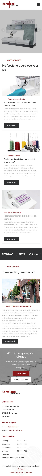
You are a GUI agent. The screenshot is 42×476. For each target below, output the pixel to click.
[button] (3, 30)
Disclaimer (28, 472)
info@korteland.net (16, 430)
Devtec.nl (21, 469)
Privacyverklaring (16, 472)
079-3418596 (13, 427)
